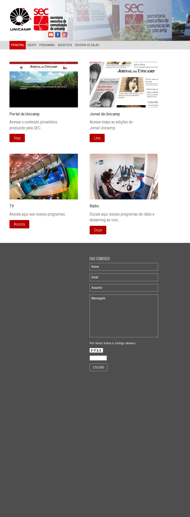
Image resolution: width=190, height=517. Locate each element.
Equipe (31, 45)
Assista (19, 224)
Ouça (98, 229)
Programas (47, 45)
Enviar (98, 367)
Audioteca (65, 45)
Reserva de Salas (87, 45)
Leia (97, 137)
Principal (17, 45)
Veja (17, 137)
